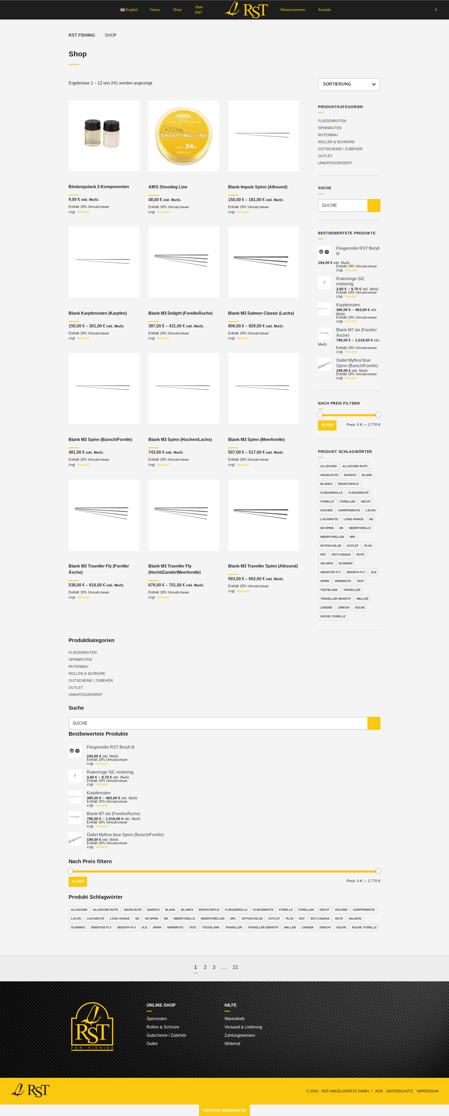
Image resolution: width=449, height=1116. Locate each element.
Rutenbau (328, 135)
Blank (367, 475)
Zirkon (343, 607)
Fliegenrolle (331, 492)
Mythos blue (330, 545)
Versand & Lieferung (243, 1027)
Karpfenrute (349, 510)
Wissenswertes (292, 10)
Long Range (354, 519)
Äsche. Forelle (332, 616)
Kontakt (324, 10)
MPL (353, 536)
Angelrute (329, 475)
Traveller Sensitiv (335, 598)
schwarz (346, 563)
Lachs (370, 510)
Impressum (428, 1091)
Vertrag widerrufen (224, 1110)
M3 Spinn (327, 528)
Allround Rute (354, 466)
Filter (327, 425)
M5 (341, 528)
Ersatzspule (348, 483)
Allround (328, 466)
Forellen (347, 501)
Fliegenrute (358, 492)
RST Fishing (82, 35)
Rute (360, 554)
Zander (326, 607)
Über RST (199, 10)
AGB (379, 1091)
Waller (362, 598)
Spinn (324, 581)
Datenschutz (399, 1091)
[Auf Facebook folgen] (11, 10)
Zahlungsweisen (239, 1035)
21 (235, 967)
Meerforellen (332, 536)
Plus (368, 545)
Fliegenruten (332, 121)
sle (374, 572)
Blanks (326, 483)
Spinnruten (329, 128)
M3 (371, 519)
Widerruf (232, 1043)
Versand (83, 212)
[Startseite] (245, 9)
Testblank (329, 589)
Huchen (326, 510)
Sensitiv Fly (356, 572)
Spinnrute (343, 581)
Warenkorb (234, 1018)
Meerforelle (360, 528)
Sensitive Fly (330, 572)
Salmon (326, 563)
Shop (177, 10)
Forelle (327, 501)
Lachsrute (329, 519)
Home (155, 10)
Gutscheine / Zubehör (340, 149)
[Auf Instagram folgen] (21, 10)
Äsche (360, 607)
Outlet (325, 156)
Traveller (352, 589)
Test (360, 581)
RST (323, 554)
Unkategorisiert (335, 163)
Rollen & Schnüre (336, 142)
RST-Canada (341, 554)
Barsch (350, 475)
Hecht (366, 501)
